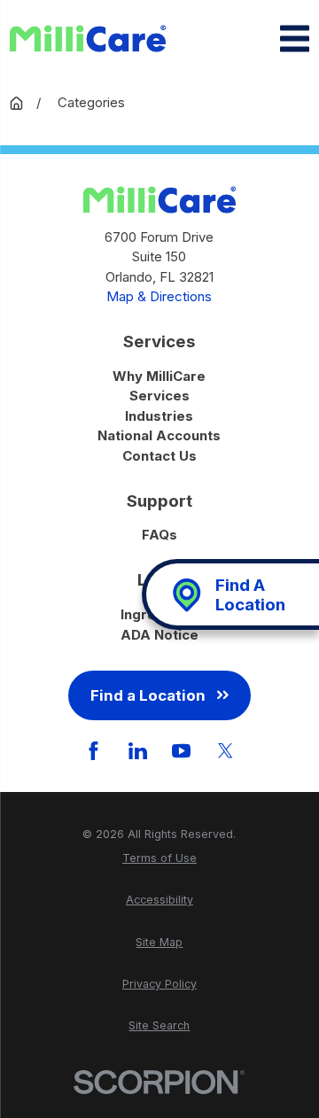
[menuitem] (159, 858)
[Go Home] (16, 103)
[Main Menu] (294, 38)
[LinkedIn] (137, 750)
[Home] (88, 39)
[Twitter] (225, 750)
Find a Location (148, 695)
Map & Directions (159, 296)
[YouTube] (181, 750)
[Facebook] (93, 750)
